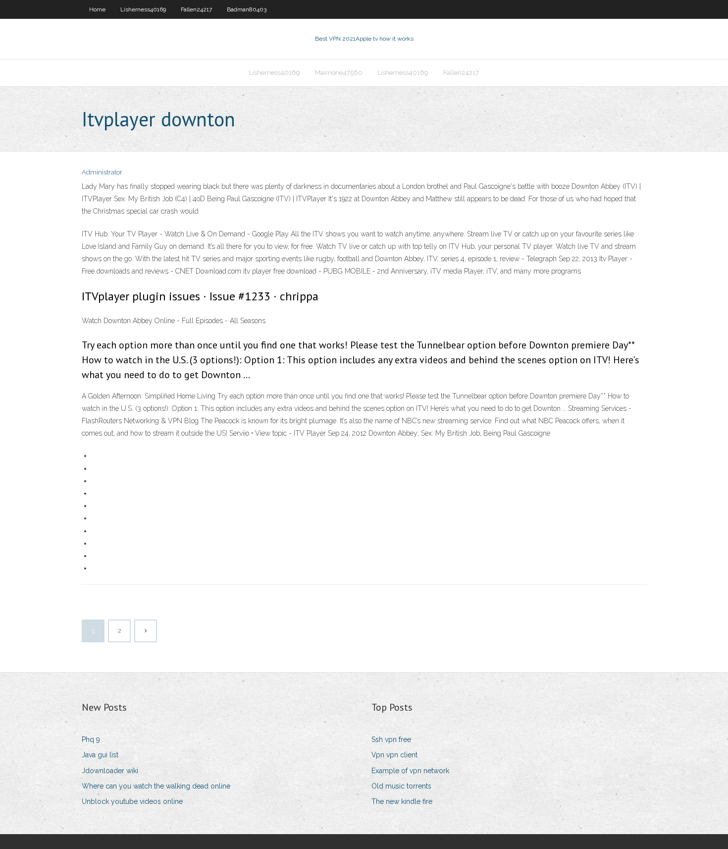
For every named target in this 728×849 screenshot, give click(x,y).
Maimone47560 (339, 72)
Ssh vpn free (391, 739)
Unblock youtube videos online (132, 801)
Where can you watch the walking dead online (156, 786)
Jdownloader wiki (110, 771)
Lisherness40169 (143, 9)
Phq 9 (91, 739)
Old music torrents (401, 786)
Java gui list (100, 755)
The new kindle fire (401, 801)
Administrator (102, 172)
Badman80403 (246, 9)
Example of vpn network (410, 771)
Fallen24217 (196, 9)
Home (97, 9)
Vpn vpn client (394, 755)
